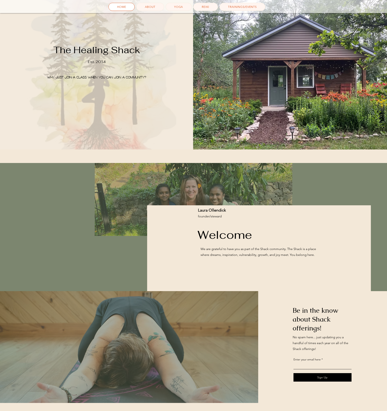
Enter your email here (307, 359)
